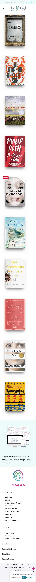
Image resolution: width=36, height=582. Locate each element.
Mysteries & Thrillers (12, 511)
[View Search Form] (33, 8)
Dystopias (8, 506)
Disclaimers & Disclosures (15, 567)
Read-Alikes (9, 536)
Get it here (30, 2)
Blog (29, 567)
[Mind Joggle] (18, 8)
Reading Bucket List (12, 539)
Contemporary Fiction (13, 503)
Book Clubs (6, 554)
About (14, 565)
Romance (8, 517)
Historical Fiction (11, 509)
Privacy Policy (25, 565)
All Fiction (8, 497)
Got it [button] (24, 577)
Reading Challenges (9, 549)
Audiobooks (9, 533)
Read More (29, 577)
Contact (18, 570)
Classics (8, 500)
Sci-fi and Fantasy (11, 520)
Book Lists (5, 528)
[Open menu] (3, 8)
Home (7, 565)
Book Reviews (7, 544)
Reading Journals (8, 559)
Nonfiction (8, 514)
